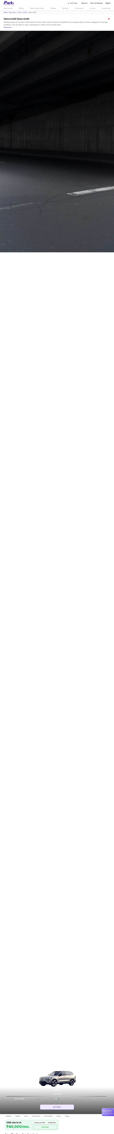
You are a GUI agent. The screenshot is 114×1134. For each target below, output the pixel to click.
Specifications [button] (36, 1116)
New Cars (12, 12)
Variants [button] (58, 1116)
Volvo (19, 12)
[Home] (9, 3)
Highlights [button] (8, 1116)
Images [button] (67, 1116)
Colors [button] (26, 1116)
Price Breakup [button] (48, 1116)
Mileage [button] (17, 1116)
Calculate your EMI (39, 1122)
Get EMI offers (52, 1122)
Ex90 (25, 12)
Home (5, 12)
